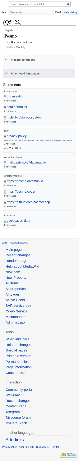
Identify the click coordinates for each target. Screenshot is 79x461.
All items (12, 283)
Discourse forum (18, 417)
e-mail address (13, 157)
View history (70, 12)
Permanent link (17, 362)
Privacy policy (9, 447)
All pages (13, 294)
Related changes (18, 345)
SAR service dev (18, 305)
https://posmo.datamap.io (25, 181)
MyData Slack (16, 423)
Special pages (16, 350)
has (6, 130)
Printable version (18, 356)
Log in (5, 242)
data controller (17, 107)
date (6, 148)
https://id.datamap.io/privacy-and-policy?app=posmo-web (45, 140)
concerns (9, 215)
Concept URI (15, 373)
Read (58, 12)
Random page (16, 261)
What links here (17, 339)
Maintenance (15, 317)
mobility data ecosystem (24, 117)
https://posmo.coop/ (21, 191)
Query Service (16, 311)
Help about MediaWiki (22, 266)
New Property (16, 278)
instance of (10, 91)
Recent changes (18, 255)
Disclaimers (42, 447)
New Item (13, 272)
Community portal (19, 390)
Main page (14, 250)
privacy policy (17, 136)
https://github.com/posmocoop (28, 202)
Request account (19, 242)
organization (15, 96)
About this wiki (26, 447)
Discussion (16, 12)
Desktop (55, 447)
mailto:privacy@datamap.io (26, 162)
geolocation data (18, 220)
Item (4, 12)
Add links (15, 439)
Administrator (16, 322)
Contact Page (16, 406)
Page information (19, 367)
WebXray (13, 395)
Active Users (15, 300)
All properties (16, 289)
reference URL (11, 140)
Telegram (13, 412)
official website (13, 175)
